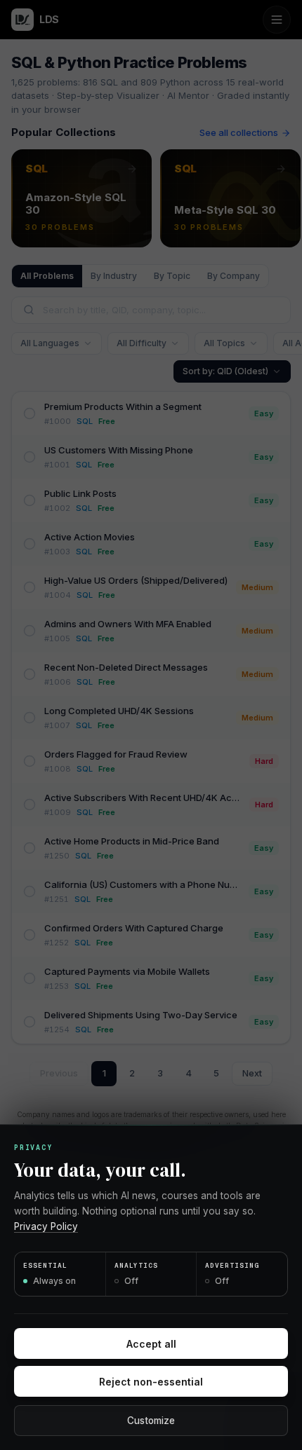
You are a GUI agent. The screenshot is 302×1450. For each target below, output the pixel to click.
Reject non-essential (151, 1382)
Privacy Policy (46, 1226)
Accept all (151, 1344)
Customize (151, 1420)
